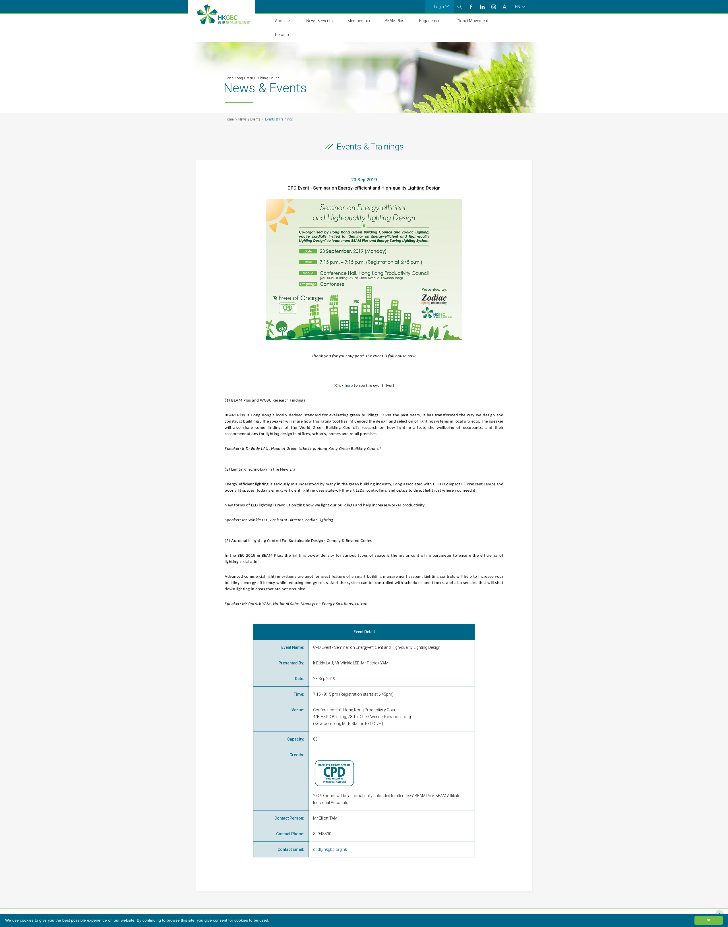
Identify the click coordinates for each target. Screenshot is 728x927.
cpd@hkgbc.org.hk (330, 849)
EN (517, 6)
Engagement (430, 20)
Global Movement (472, 20)
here (349, 386)
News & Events (319, 20)
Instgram (494, 6)
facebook (471, 6)
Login (439, 6)
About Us (283, 20)
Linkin (482, 6)
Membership (359, 20)
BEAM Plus (394, 20)
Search (459, 6)
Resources (285, 34)
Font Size (505, 6)
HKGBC (223, 14)
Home (229, 119)
